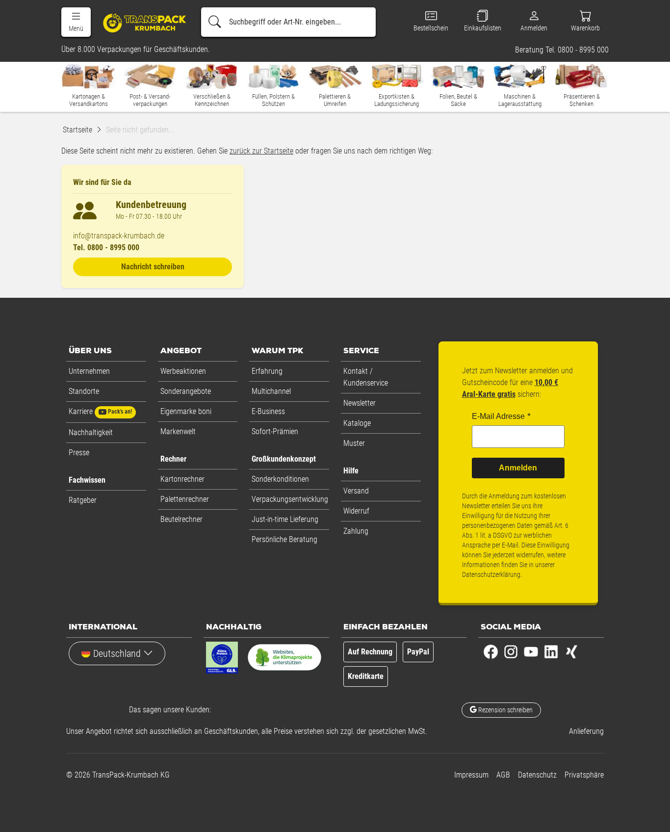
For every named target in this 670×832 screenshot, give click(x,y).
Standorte (84, 391)
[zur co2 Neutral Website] (284, 659)
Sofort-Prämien (275, 431)
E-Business (268, 411)
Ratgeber (83, 500)
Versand (356, 490)
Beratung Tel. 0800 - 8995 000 (562, 50)
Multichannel (271, 391)
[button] (76, 22)
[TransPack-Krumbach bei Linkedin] (551, 650)
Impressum (471, 775)
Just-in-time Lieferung (285, 519)
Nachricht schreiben (152, 266)
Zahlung (355, 531)
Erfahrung (267, 371)
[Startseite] (141, 22)
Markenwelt (178, 431)
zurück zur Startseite (261, 151)
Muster (354, 443)
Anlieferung (586, 731)
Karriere (100, 411)
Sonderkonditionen (280, 479)
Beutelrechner (181, 519)
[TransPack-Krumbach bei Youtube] (531, 650)
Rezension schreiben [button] (505, 710)
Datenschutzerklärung (491, 574)
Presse (79, 452)
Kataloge (357, 423)
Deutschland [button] (117, 653)
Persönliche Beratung (284, 539)
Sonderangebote (185, 391)
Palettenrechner (184, 499)
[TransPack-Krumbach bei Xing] (571, 650)
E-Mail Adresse (498, 416)
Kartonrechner (182, 479)
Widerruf (356, 511)
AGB (503, 775)
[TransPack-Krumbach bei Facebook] (491, 650)
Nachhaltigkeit (91, 432)
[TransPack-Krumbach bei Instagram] (511, 650)
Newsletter (359, 403)
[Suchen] (215, 22)
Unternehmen (89, 371)
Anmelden (518, 468)
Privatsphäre (584, 775)
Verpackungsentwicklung (290, 499)
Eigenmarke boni (185, 411)
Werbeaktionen (183, 371)
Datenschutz (537, 775)
